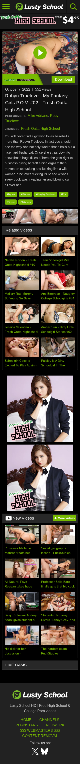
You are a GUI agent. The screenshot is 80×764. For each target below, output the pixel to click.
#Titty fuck (25, 202)
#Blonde (25, 194)
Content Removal (40, 736)
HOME (26, 720)
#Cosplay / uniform (45, 194)
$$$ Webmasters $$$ (40, 730)
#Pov (63, 194)
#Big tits (11, 194)
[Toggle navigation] (6, 6)
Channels (49, 720)
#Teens (10, 202)
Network (55, 725)
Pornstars (27, 725)
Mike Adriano (38, 116)
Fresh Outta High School (40, 128)
